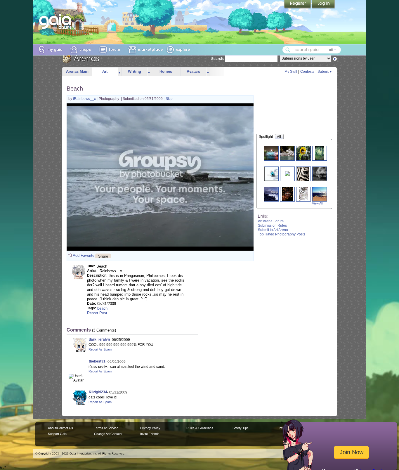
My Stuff (290, 72)
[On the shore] (324, 194)
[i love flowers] (303, 194)
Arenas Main (77, 71)
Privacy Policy (150, 428)
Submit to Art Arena (273, 230)
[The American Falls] (273, 153)
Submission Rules (272, 225)
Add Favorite (83, 255)
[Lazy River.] (319, 153)
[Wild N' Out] (290, 153)
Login (323, 4)
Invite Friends (149, 434)
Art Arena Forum (271, 221)
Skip (169, 99)
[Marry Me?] (274, 173)
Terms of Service (106, 428)
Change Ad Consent (108, 434)
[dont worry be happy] (305, 153)
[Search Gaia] (288, 50)
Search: (217, 59)
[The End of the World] (275, 194)
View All (317, 203)
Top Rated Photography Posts (281, 234)
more (119, 71)
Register (298, 4)
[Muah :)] (287, 173)
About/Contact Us (60, 428)
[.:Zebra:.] (303, 173)
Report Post (97, 313)
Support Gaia (57, 434)
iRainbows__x (85, 99)
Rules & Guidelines (199, 428)
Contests (307, 72)
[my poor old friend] (323, 173)
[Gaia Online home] (56, 21)
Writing (134, 71)
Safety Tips (241, 428)
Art (104, 71)
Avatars (193, 71)
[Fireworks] (287, 194)
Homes (165, 71)
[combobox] (311, 49)
